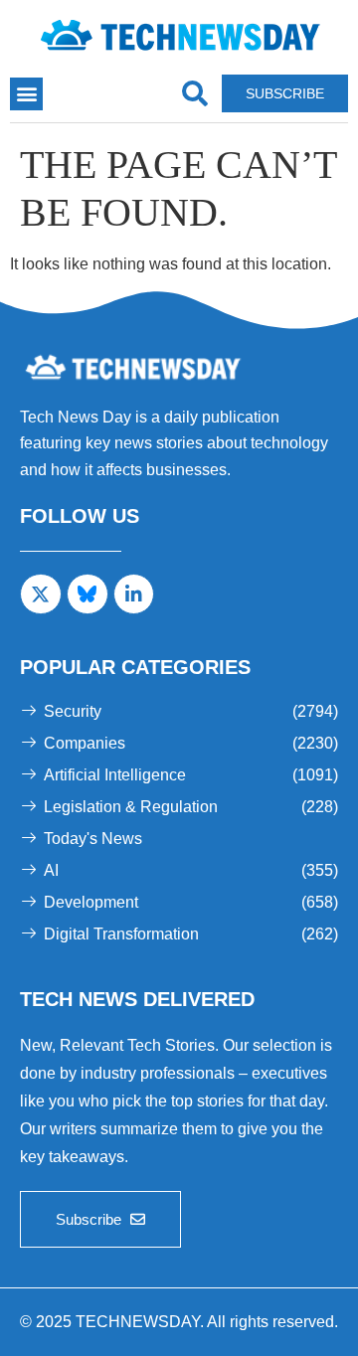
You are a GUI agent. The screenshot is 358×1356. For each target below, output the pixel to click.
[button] (26, 94)
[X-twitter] (41, 594)
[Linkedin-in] (134, 594)
